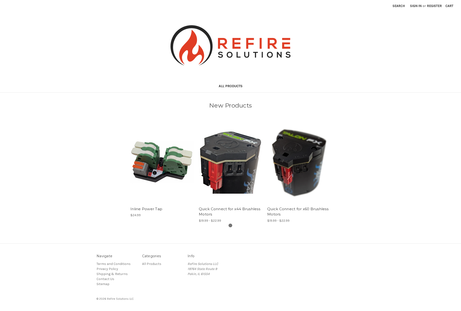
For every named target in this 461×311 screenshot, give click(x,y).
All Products (231, 86)
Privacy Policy (107, 269)
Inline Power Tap (146, 209)
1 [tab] (230, 225)
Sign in (416, 6)
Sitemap (103, 284)
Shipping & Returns (112, 274)
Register (434, 6)
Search (399, 6)
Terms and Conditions (114, 264)
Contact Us (105, 279)
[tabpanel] (162, 169)
